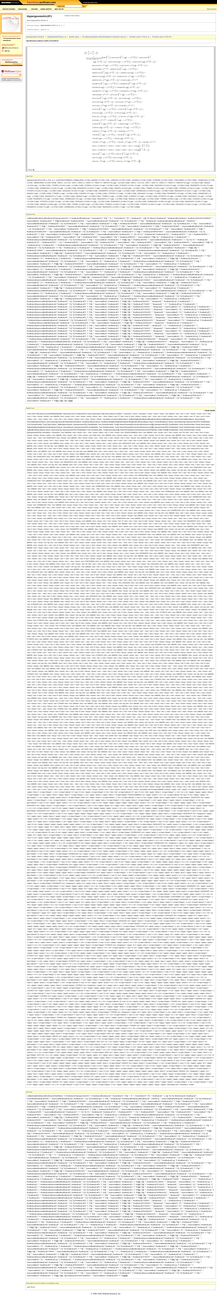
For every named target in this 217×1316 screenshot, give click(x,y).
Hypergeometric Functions (35, 37)
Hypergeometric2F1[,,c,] (56, 37)
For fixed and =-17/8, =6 (161, 37)
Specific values (74, 37)
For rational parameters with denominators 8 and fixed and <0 (104, 37)
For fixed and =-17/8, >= (139, 37)
